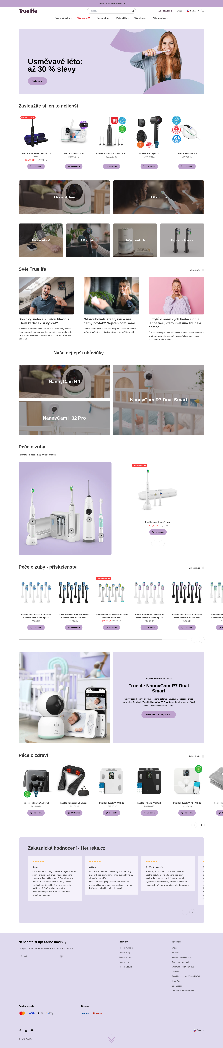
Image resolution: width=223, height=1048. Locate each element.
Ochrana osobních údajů (183, 966)
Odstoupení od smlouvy (183, 990)
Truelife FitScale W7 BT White (187, 802)
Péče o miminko (62, 18)
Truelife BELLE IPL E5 (187, 153)
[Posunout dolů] (111, 1039)
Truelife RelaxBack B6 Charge (73, 802)
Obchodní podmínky (181, 962)
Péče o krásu (140, 18)
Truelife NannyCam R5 (73, 153)
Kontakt (175, 952)
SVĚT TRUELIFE (165, 10)
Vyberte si (37, 81)
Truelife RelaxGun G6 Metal (36, 802)
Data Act (176, 981)
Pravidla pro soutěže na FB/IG (186, 976)
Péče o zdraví (103, 18)
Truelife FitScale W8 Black (149, 802)
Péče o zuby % (83, 18)
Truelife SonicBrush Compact (158, 522)
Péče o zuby (124, 952)
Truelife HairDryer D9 (149, 153)
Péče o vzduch (159, 18)
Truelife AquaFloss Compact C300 (111, 153)
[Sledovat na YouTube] (32, 1030)
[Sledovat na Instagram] (26, 1030)
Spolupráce (177, 985)
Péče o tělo (121, 18)
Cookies (175, 971)
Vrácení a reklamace (181, 957)
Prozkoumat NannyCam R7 (158, 714)
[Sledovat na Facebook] (20, 1030)
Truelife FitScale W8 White (111, 802)
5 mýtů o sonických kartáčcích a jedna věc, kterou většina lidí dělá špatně (175, 323)
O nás (179, 10)
